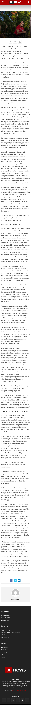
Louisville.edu (21, 687)
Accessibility (4, 647)
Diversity (3, 650)
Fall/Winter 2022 (4, 30)
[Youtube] (27, 700)
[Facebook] (4, 700)
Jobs (2, 655)
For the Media (5, 637)
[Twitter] (22, 700)
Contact (3, 657)
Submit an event (6, 635)
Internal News (5, 620)
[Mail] (18, 700)
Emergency (4, 652)
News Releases (5, 615)
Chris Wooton (15, 599)
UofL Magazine (5, 617)
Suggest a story (5, 630)
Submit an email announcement (10, 632)
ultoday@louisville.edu (19, 690)
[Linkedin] (13, 700)
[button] (28, 2)
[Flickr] (8, 700)
